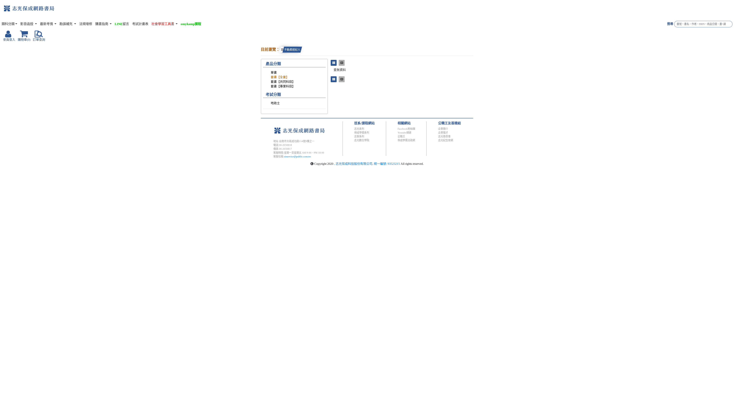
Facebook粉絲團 (406, 128)
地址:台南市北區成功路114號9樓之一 (293, 141)
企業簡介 (443, 128)
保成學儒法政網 (406, 140)
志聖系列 (359, 136)
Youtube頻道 (404, 132)
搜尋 (670, 23)
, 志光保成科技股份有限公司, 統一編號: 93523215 (367, 163)
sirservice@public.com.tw (297, 156)
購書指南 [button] (102, 24)
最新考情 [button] (47, 24)
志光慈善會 (444, 136)
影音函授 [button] (27, 24)
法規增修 (85, 24)
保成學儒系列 (361, 132)
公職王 (401, 136)
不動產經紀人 (292, 49)
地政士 (275, 103)
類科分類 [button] (8, 24)
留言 (122, 24)
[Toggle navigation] (70, 11)
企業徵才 (443, 132)
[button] (164, 24)
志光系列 (359, 128)
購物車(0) (24, 39)
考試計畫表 (140, 24)
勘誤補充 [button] (66, 24)
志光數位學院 (361, 140)
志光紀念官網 (445, 140)
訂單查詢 (39, 39)
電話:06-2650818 (282, 145)
